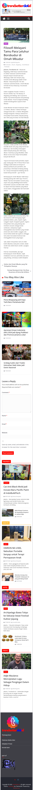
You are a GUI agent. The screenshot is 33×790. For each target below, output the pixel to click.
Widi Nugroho (16, 62)
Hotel (5, 608)
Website (4, 433)
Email (4, 424)
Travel (5, 43)
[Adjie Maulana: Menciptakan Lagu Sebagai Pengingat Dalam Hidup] (16, 661)
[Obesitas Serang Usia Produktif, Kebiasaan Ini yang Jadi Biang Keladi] (7, 578)
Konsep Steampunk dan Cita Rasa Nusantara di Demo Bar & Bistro (18, 271)
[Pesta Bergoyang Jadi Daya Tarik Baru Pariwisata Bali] (16, 282)
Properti (6, 482)
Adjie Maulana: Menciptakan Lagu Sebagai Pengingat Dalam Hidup (16, 680)
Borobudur (8, 65)
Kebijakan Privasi (7, 744)
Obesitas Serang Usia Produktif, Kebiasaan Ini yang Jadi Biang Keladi (22, 577)
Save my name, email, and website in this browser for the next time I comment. (15, 446)
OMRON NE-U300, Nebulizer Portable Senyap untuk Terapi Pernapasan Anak (14, 552)
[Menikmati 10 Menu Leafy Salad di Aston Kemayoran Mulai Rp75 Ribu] (7, 640)
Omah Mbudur (25, 65)
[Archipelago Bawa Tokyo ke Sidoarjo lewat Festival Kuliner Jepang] (16, 598)
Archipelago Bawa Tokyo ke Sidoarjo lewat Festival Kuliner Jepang (16, 615)
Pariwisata (6, 66)
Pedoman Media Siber (8, 740)
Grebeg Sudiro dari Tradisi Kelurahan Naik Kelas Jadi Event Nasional (14, 365)
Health (6, 544)
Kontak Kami (6, 747)
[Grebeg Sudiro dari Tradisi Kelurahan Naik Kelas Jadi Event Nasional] (16, 345)
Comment (6, 392)
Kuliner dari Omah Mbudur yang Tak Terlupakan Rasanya (15, 265)
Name (4, 416)
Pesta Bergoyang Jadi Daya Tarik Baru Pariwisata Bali (14, 301)
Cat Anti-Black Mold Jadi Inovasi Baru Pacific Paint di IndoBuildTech (16, 489)
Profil (5, 671)
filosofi (13, 65)
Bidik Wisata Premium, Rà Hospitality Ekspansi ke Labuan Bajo (22, 512)
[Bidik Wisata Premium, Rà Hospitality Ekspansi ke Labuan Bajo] (7, 513)
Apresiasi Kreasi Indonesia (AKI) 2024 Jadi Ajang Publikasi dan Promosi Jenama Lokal (16, 332)
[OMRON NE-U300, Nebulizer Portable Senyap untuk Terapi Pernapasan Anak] (16, 533)
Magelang (18, 65)
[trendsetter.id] (4, 19)
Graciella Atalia (16, 622)
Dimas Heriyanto (17, 496)
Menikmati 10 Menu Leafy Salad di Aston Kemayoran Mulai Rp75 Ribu (22, 639)
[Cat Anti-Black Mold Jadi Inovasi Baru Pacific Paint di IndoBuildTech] (16, 472)
